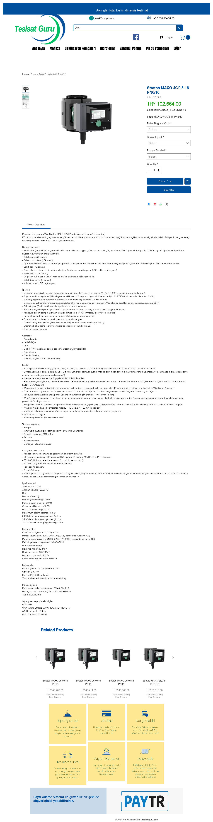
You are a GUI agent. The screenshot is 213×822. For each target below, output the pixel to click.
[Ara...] (179, 28)
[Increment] (159, 170)
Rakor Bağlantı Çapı (159, 123)
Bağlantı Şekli (155, 136)
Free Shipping (178, 109)
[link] (36, 224)
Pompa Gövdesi (157, 150)
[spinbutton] (154, 170)
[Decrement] (150, 170)
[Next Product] (173, 657)
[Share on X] (167, 204)
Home (25, 74)
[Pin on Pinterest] (155, 204)
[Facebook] (136, 37)
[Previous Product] (36, 657)
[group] (105, 669)
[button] (185, 37)
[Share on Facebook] (149, 204)
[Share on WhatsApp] (161, 204)
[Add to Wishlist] (187, 181)
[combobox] (169, 129)
